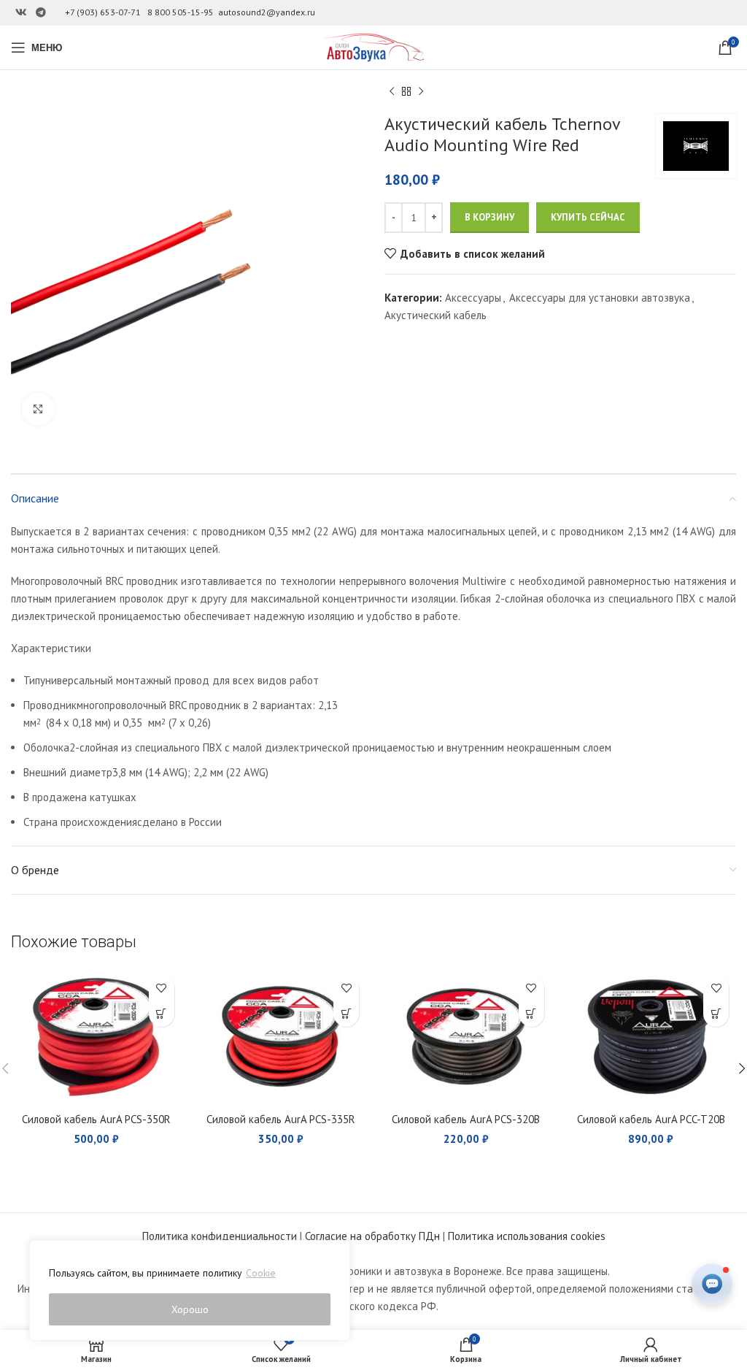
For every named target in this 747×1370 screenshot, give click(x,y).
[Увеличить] (38, 409)
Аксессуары (473, 298)
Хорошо (190, 1309)
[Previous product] (391, 92)
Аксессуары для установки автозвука (599, 298)
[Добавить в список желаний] (161, 988)
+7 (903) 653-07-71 (103, 12)
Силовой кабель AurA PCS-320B (466, 1119)
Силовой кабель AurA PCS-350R (96, 1119)
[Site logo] (373, 46)
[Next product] (421, 92)
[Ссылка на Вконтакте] (21, 13)
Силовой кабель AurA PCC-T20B (651, 1119)
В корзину (489, 217)
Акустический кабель (435, 315)
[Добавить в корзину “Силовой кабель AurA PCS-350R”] (161, 1014)
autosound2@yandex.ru (266, 12)
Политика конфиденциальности (219, 1236)
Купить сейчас (588, 217)
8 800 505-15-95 (180, 12)
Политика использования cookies (526, 1236)
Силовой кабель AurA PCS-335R (280, 1119)
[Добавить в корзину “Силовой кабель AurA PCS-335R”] (346, 1014)
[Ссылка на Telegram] (40, 13)
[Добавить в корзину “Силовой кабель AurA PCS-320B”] (531, 1014)
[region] (189, 1290)
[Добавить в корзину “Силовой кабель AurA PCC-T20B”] (716, 1014)
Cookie (261, 1272)
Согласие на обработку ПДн (372, 1236)
